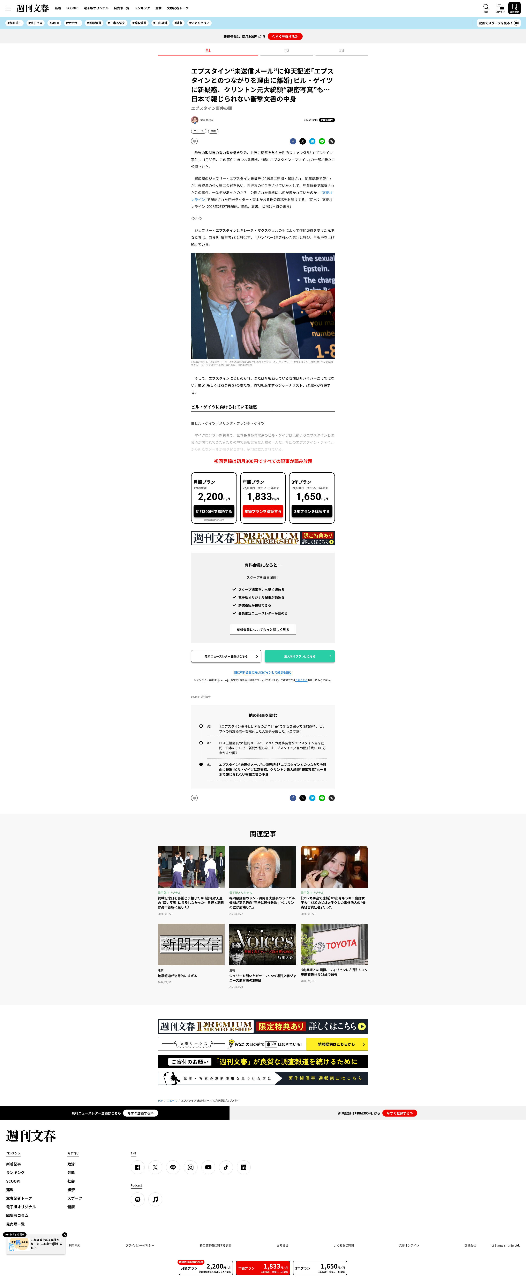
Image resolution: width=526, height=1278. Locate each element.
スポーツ (74, 1198)
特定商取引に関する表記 (215, 1245)
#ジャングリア (199, 23)
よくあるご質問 (344, 1245)
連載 (158, 8)
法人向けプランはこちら (300, 656)
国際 (213, 131)
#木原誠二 (14, 23)
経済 (71, 1189)
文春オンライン (409, 1245)
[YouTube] (208, 1167)
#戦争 (178, 23)
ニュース (199, 131)
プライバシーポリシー (140, 1245)
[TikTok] (226, 1167)
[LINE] (173, 1167)
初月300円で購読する (214, 511)
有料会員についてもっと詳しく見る (263, 629)
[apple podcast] (155, 1199)
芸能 (71, 1172)
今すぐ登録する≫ (285, 36)
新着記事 (13, 1164)
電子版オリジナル (96, 8)
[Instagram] (191, 1167)
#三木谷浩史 (116, 23)
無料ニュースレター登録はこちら (226, 656)
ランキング (142, 8)
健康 (71, 1207)
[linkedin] (244, 1167)
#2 (287, 50)
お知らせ (282, 1245)
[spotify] (138, 1199)
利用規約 (74, 1245)
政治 (71, 1164)
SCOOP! (72, 8)
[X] (155, 1167)
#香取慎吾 (94, 23)
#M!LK (54, 23)
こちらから (301, 680)
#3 (341, 50)
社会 (71, 1181)
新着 (58, 8)
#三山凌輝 (160, 23)
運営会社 (470, 1245)
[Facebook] (138, 1167)
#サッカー (73, 23)
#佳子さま (35, 23)
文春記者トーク (177, 8)
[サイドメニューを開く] (8, 8)
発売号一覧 (121, 8)
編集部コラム (17, 1215)
